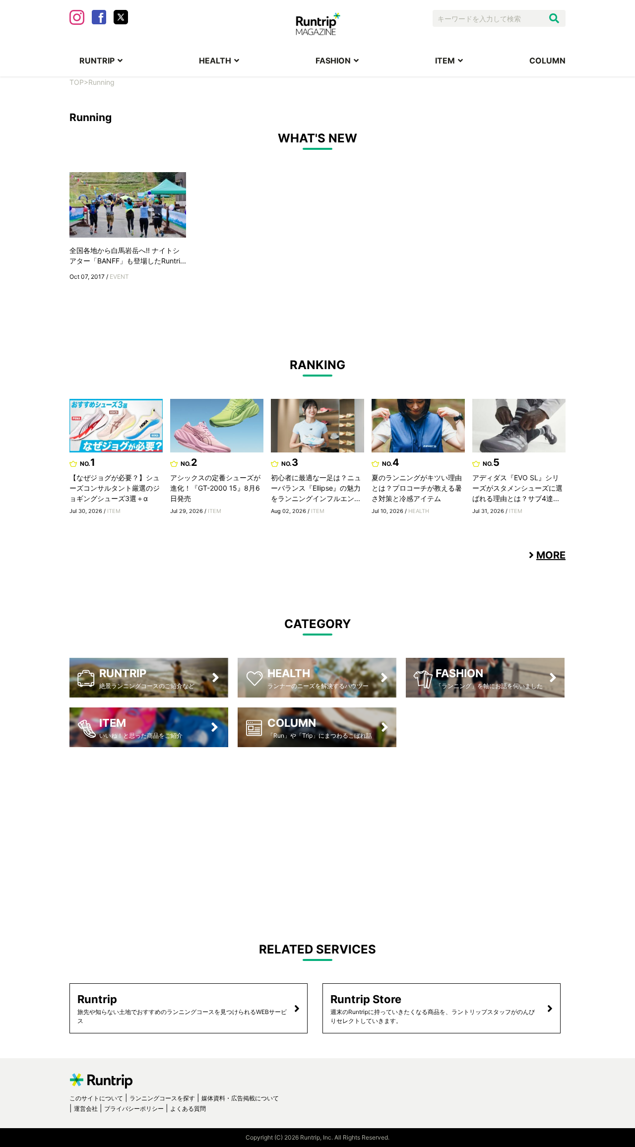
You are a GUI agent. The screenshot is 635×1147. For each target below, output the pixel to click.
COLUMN (547, 60)
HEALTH (215, 60)
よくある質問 (188, 1108)
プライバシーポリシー (134, 1108)
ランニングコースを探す (162, 1098)
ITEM (445, 60)
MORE (551, 555)
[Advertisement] (317, 836)
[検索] (554, 18)
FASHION (333, 60)
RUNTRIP (97, 60)
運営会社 (86, 1108)
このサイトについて (96, 1098)
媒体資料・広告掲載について (240, 1098)
